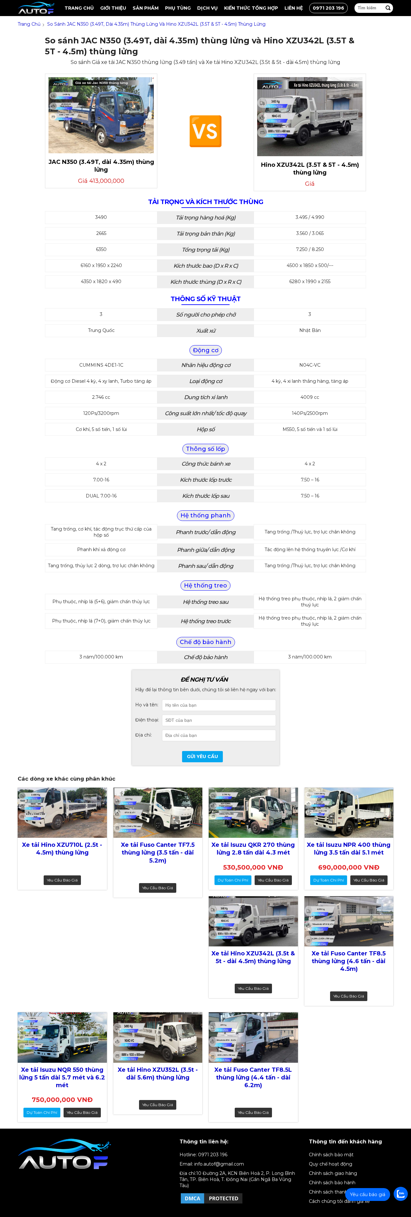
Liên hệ (293, 8)
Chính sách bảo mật (331, 1155)
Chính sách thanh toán (334, 1192)
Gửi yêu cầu (202, 756)
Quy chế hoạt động (330, 1164)
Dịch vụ (207, 8)
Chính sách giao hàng (333, 1173)
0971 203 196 (328, 8)
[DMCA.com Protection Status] (211, 1203)
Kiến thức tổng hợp (251, 8)
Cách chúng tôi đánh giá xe (339, 1201)
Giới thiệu (113, 8)
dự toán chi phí (233, 880)
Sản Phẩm (146, 8)
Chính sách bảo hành (332, 1183)
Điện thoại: (147, 720)
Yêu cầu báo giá (62, 880)
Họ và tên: (146, 705)
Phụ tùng (178, 8)
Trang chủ (79, 8)
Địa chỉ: (143, 735)
